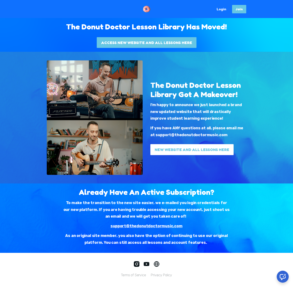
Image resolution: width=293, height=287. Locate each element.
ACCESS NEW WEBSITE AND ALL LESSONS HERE (146, 42)
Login (221, 9)
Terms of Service (133, 275)
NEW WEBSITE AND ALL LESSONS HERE (192, 149)
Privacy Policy (161, 275)
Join (239, 9)
